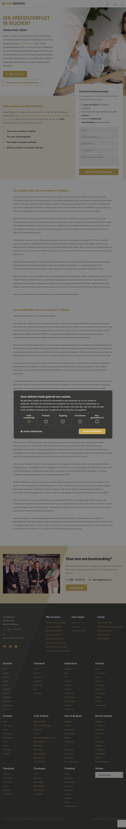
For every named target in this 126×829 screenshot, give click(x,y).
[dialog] (63, 414)
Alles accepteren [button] (92, 431)
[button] (31, 431)
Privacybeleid (80, 410)
